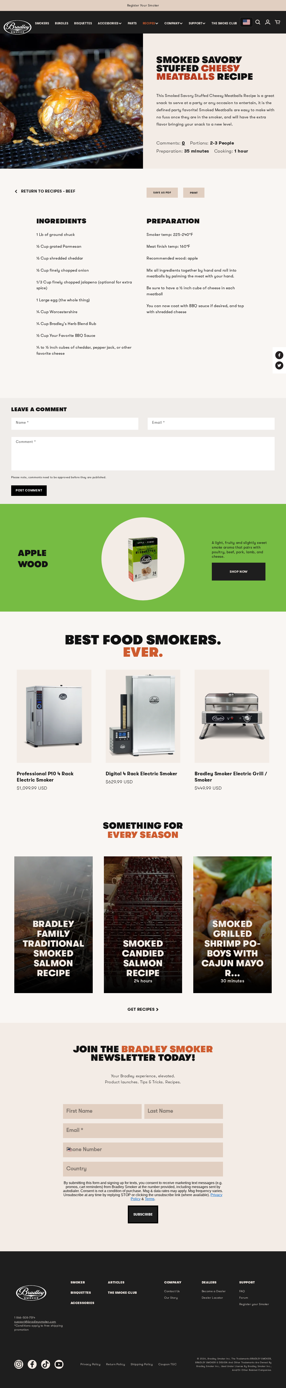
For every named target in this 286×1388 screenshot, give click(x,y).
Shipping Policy (142, 1364)
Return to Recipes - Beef (47, 191)
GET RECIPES (141, 1009)
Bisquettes (81, 1292)
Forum (243, 1297)
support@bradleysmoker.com (35, 1321)
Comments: (170, 143)
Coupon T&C (167, 1364)
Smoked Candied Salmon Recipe (143, 958)
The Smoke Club (122, 1292)
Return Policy (115, 1364)
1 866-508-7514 (24, 1317)
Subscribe (143, 1214)
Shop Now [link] (239, 571)
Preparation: (182, 151)
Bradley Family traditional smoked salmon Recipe (53, 948)
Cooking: (231, 151)
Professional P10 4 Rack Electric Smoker (45, 777)
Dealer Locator (212, 1297)
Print (194, 192)
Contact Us (172, 1291)
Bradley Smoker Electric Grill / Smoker (231, 777)
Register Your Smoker (143, 5)
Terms (149, 1199)
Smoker (78, 1282)
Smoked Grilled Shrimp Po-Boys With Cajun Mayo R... (233, 948)
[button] (110, 23)
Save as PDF (162, 192)
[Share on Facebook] (279, 355)
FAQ (242, 1291)
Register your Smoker (254, 1304)
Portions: (212, 143)
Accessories (83, 1303)
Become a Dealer (214, 1291)
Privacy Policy (90, 1364)
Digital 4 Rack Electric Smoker (141, 773)
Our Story (171, 1297)
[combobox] (73, 1150)
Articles (116, 1282)
